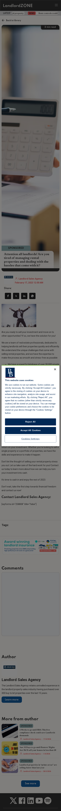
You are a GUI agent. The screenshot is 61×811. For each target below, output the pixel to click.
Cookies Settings (30, 439)
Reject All (30, 422)
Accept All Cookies (30, 430)
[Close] (55, 369)
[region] (31, 405)
